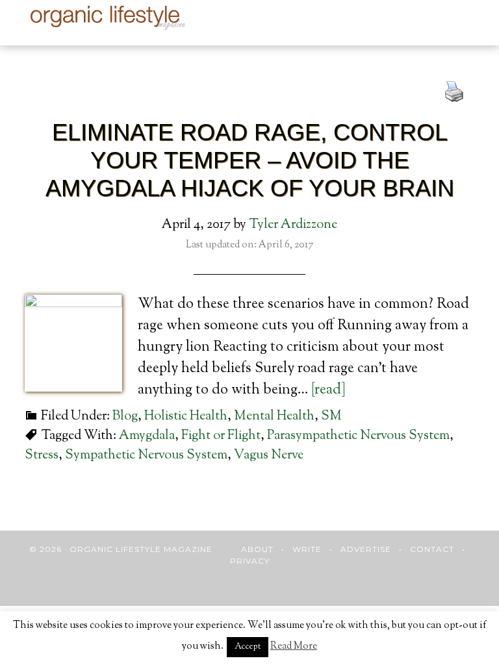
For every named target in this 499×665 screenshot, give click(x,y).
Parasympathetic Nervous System (358, 436)
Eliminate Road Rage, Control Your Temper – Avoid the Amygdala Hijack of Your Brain (249, 160)
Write (307, 549)
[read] (328, 390)
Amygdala (147, 436)
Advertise (365, 549)
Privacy (250, 561)
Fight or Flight (221, 436)
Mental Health (274, 416)
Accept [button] (248, 647)
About (257, 549)
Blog (125, 416)
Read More (293, 646)
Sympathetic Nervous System (146, 455)
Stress (41, 455)
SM (331, 416)
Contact (432, 549)
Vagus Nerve (268, 455)
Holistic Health (185, 416)
